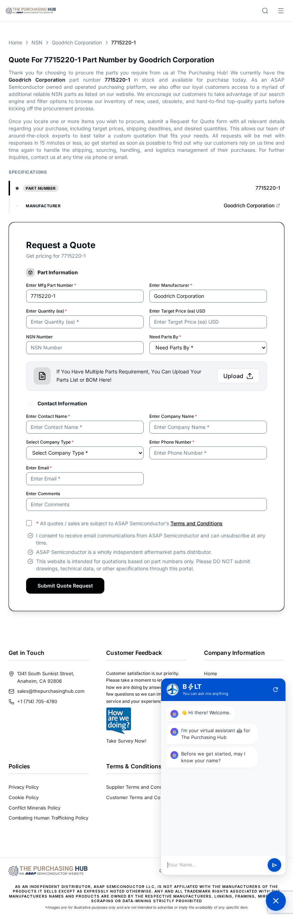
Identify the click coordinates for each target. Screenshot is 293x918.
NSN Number (39, 336)
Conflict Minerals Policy (34, 808)
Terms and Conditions (196, 523)
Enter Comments (43, 493)
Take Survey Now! (126, 741)
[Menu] (280, 10)
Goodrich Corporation (77, 42)
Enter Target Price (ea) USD (177, 311)
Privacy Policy (24, 787)
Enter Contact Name (48, 416)
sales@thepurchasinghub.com (50, 691)
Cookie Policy (24, 797)
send (275, 865)
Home (15, 42)
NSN (37, 42)
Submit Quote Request (65, 586)
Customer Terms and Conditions (142, 797)
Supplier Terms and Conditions (140, 787)
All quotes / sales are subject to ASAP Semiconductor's (129, 523)
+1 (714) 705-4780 (37, 701)
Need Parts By (165, 336)
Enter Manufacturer (170, 285)
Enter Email (39, 467)
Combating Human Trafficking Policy (48, 818)
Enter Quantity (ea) (46, 311)
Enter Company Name (173, 416)
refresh (275, 689)
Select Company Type (50, 442)
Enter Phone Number (171, 442)
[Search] (265, 10)
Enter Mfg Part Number (51, 285)
